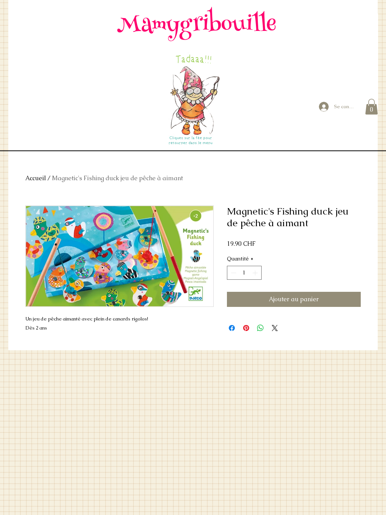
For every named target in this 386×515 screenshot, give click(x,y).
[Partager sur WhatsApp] (260, 328)
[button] (371, 107)
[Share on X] (274, 328)
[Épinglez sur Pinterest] (246, 328)
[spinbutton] (244, 272)
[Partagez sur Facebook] (231, 328)
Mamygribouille (196, 26)
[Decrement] (232, 272)
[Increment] (255, 272)
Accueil (35, 178)
